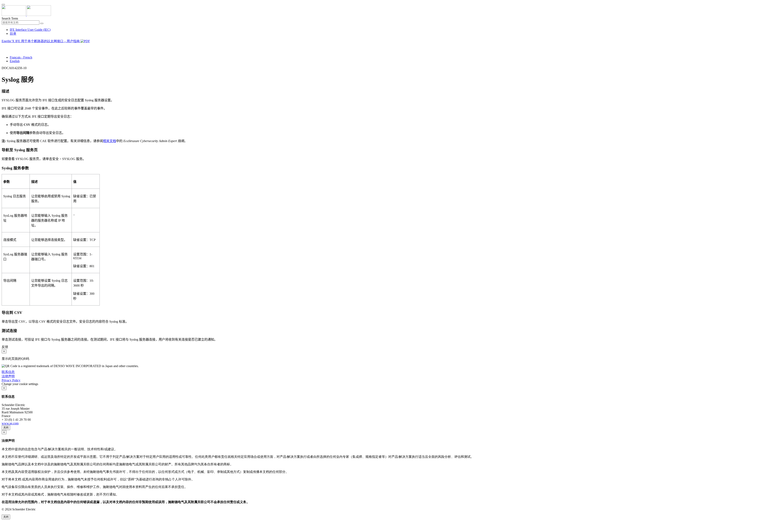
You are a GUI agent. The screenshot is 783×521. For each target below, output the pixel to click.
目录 (13, 33)
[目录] (3, 46)
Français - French (21, 57)
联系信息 (8, 372)
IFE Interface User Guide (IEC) (30, 29)
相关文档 (109, 141)
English (15, 61)
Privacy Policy (11, 380)
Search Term (10, 18)
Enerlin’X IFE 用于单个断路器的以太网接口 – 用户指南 (41, 41)
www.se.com (10, 423)
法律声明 (8, 376)
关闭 (6, 427)
